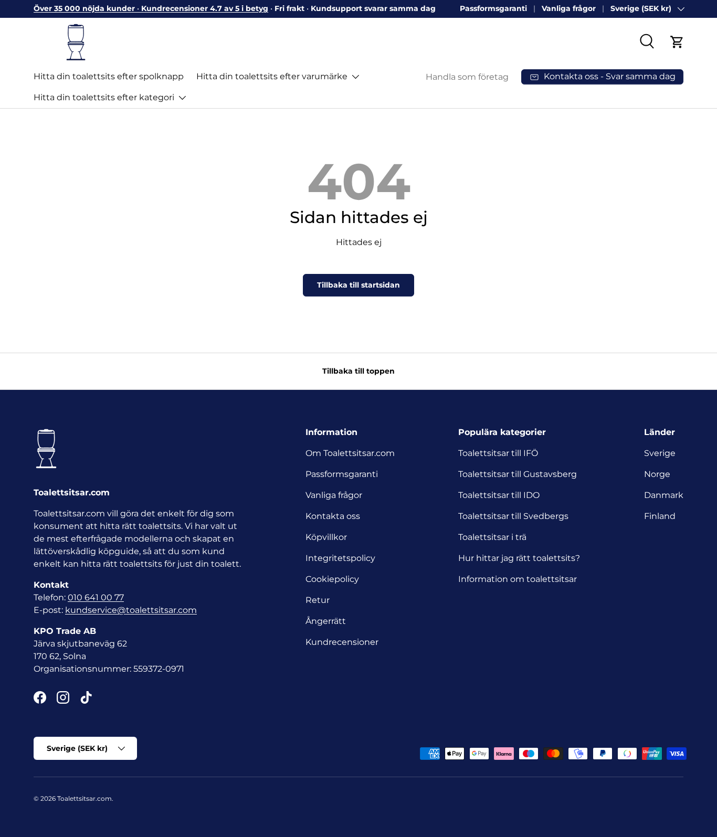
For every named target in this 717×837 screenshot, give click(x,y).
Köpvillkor (326, 537)
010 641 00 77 (96, 597)
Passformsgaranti (493, 8)
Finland (660, 516)
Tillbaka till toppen (358, 371)
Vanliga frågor (569, 8)
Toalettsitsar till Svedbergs (513, 516)
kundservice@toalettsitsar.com (131, 610)
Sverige (660, 453)
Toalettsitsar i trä (492, 537)
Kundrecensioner (341, 642)
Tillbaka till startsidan (358, 285)
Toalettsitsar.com (84, 798)
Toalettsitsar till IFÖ (498, 453)
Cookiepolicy (332, 579)
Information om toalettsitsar (517, 579)
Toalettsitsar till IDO (499, 495)
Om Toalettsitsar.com (350, 453)
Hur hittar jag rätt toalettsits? (519, 558)
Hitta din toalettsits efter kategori (104, 97)
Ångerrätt (325, 621)
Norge (657, 474)
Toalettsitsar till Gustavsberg (517, 474)
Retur (317, 600)
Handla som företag (467, 77)
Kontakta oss (332, 516)
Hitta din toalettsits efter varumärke (271, 76)
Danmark (663, 495)
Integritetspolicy (340, 558)
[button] (677, 42)
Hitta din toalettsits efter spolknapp (109, 76)
